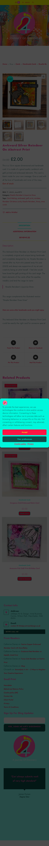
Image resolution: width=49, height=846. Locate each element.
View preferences (24, 439)
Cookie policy (20, 443)
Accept (24, 432)
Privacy (30, 443)
